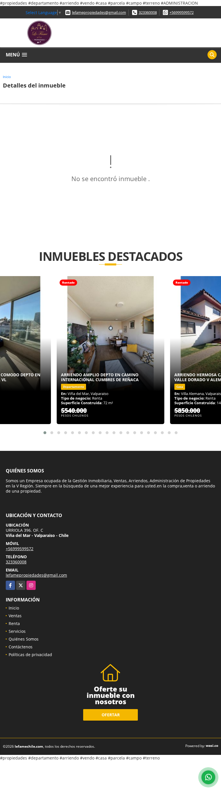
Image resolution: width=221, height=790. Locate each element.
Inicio (7, 77)
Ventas (15, 615)
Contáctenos (21, 647)
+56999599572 (181, 12)
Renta (14, 623)
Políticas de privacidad (30, 654)
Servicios (17, 631)
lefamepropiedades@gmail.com (99, 12)
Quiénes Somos (24, 639)
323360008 (148, 12)
